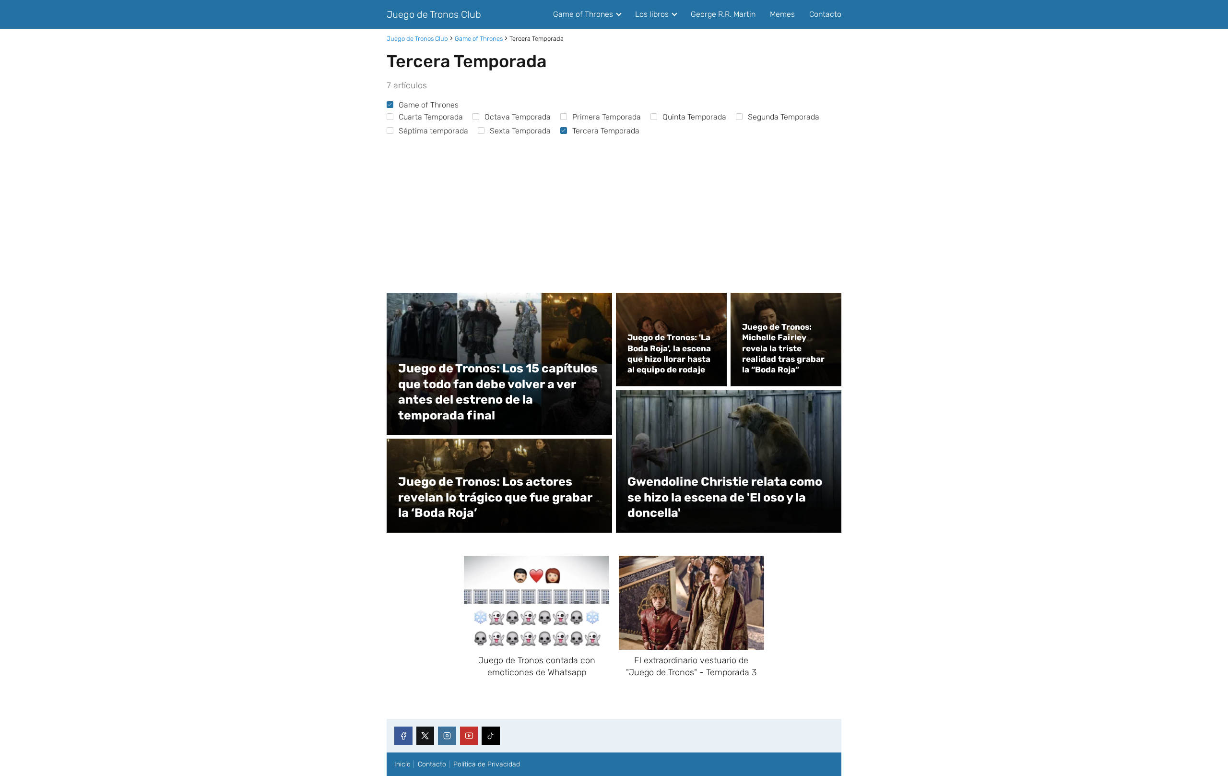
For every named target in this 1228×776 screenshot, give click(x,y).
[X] (425, 736)
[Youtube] (469, 736)
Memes (782, 14)
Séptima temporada (433, 130)
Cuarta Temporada (431, 116)
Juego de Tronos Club (434, 14)
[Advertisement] (614, 210)
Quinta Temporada (694, 116)
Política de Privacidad (486, 764)
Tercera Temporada (605, 130)
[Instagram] (447, 736)
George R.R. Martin (723, 14)
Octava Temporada (517, 116)
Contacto (825, 14)
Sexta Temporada (520, 130)
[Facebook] (403, 736)
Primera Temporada (606, 116)
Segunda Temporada (783, 116)
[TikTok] (491, 736)
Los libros (652, 14)
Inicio (402, 764)
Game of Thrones (583, 14)
